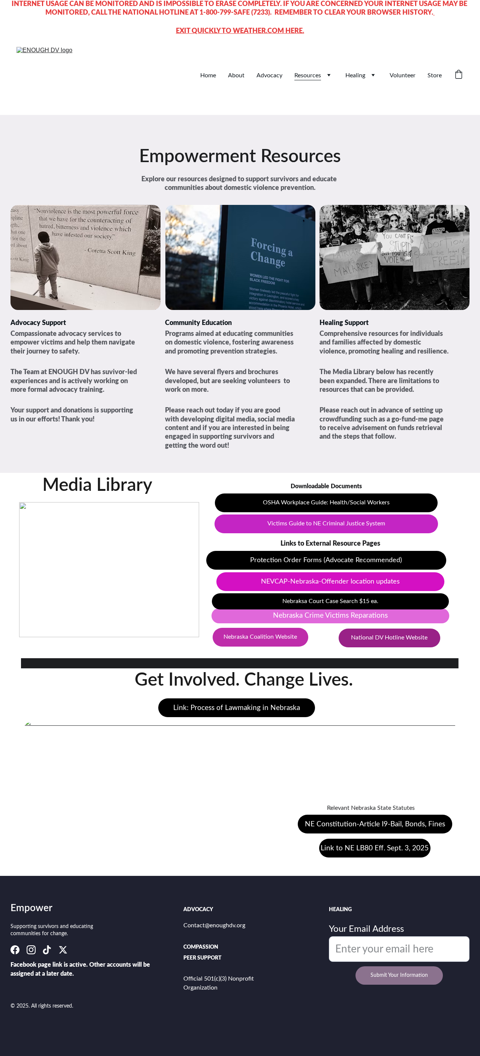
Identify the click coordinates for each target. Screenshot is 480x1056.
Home (208, 75)
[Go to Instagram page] (31, 949)
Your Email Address (366, 929)
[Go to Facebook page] (15, 949)
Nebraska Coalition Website (260, 637)
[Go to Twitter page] (63, 949)
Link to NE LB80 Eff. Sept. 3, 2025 (375, 848)
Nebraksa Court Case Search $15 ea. (330, 601)
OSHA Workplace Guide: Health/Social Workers (326, 502)
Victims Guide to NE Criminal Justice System (326, 523)
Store (435, 75)
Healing (355, 75)
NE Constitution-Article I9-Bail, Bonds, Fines (375, 824)
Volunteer (403, 75)
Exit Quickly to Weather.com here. (240, 31)
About (236, 75)
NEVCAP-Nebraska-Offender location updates (330, 581)
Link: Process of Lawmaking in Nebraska (236, 708)
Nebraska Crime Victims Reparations (330, 615)
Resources (307, 75)
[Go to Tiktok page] (46, 949)
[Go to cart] (459, 75)
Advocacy (269, 75)
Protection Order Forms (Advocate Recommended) (326, 560)
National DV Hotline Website (389, 638)
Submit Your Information (399, 975)
